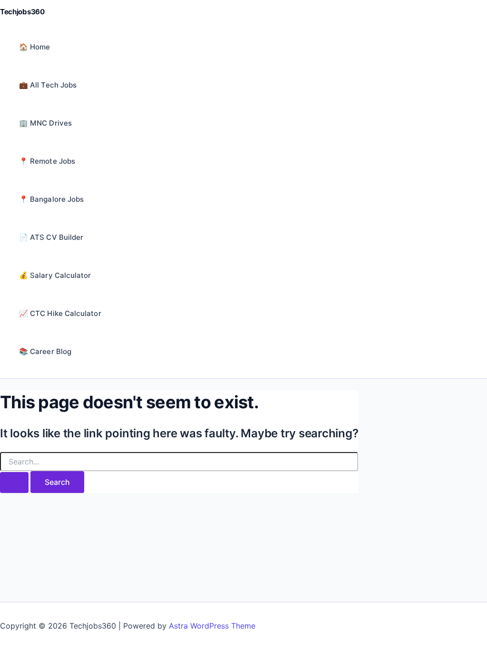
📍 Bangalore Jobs (51, 199)
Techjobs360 (22, 11)
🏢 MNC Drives (45, 123)
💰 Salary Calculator (55, 275)
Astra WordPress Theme (212, 625)
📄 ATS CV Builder (51, 237)
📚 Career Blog (45, 351)
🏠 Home (34, 46)
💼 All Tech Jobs (48, 84)
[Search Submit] (14, 482)
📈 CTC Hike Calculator (60, 313)
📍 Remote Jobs (47, 161)
